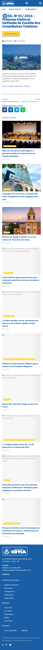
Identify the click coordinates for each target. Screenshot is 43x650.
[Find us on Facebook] (2, 645)
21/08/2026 (6, 159)
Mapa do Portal (15, 9)
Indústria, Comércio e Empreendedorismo (19, 359)
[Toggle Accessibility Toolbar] (5, 16)
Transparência (30, 9)
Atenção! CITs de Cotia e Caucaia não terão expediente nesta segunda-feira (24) (20, 196)
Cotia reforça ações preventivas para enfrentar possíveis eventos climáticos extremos (20, 280)
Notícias (22, 41)
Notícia (6, 232)
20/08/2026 (6, 329)
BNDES (6, 618)
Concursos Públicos (11, 523)
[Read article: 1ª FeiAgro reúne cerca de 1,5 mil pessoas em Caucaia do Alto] (21, 428)
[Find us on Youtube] (10, 645)
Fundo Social (9, 316)
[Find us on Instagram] (6, 645)
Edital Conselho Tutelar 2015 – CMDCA (16, 86)
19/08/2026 (6, 369)
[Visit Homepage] (8, 3)
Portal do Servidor (10, 630)
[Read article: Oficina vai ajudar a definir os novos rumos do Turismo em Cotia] (21, 220)
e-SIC (3, 9)
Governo (7, 189)
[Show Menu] (27, 3)
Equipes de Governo (11, 585)
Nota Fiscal (8, 621)
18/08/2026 (6, 450)
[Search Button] (40, 3)
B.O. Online (8, 611)
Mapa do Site (9, 598)
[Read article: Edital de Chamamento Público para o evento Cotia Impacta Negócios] (21, 347)
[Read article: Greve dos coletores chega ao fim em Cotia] (21, 388)
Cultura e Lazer (10, 146)
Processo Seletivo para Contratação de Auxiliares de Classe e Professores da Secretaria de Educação (21, 531)
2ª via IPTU (8, 608)
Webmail (24, 630)
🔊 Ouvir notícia (11, 34)
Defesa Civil (8, 273)
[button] (4, 109)
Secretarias (8, 588)
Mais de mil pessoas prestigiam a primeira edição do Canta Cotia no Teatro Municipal (18, 153)
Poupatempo (8, 614)
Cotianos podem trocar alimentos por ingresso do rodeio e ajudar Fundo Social (20, 323)
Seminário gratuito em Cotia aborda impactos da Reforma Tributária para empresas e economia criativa (20, 487)
